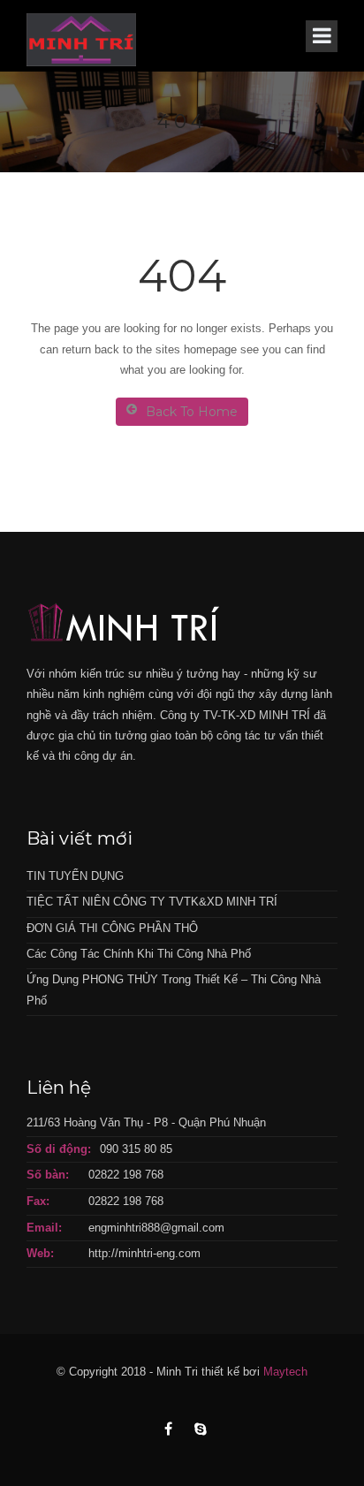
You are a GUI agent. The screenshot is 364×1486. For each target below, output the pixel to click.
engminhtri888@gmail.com (156, 1227)
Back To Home (192, 412)
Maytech (285, 1371)
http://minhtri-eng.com (144, 1253)
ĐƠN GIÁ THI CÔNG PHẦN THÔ (112, 928)
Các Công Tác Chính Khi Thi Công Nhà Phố (139, 953)
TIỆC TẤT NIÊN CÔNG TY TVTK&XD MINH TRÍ (152, 901)
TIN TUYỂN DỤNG (75, 876)
